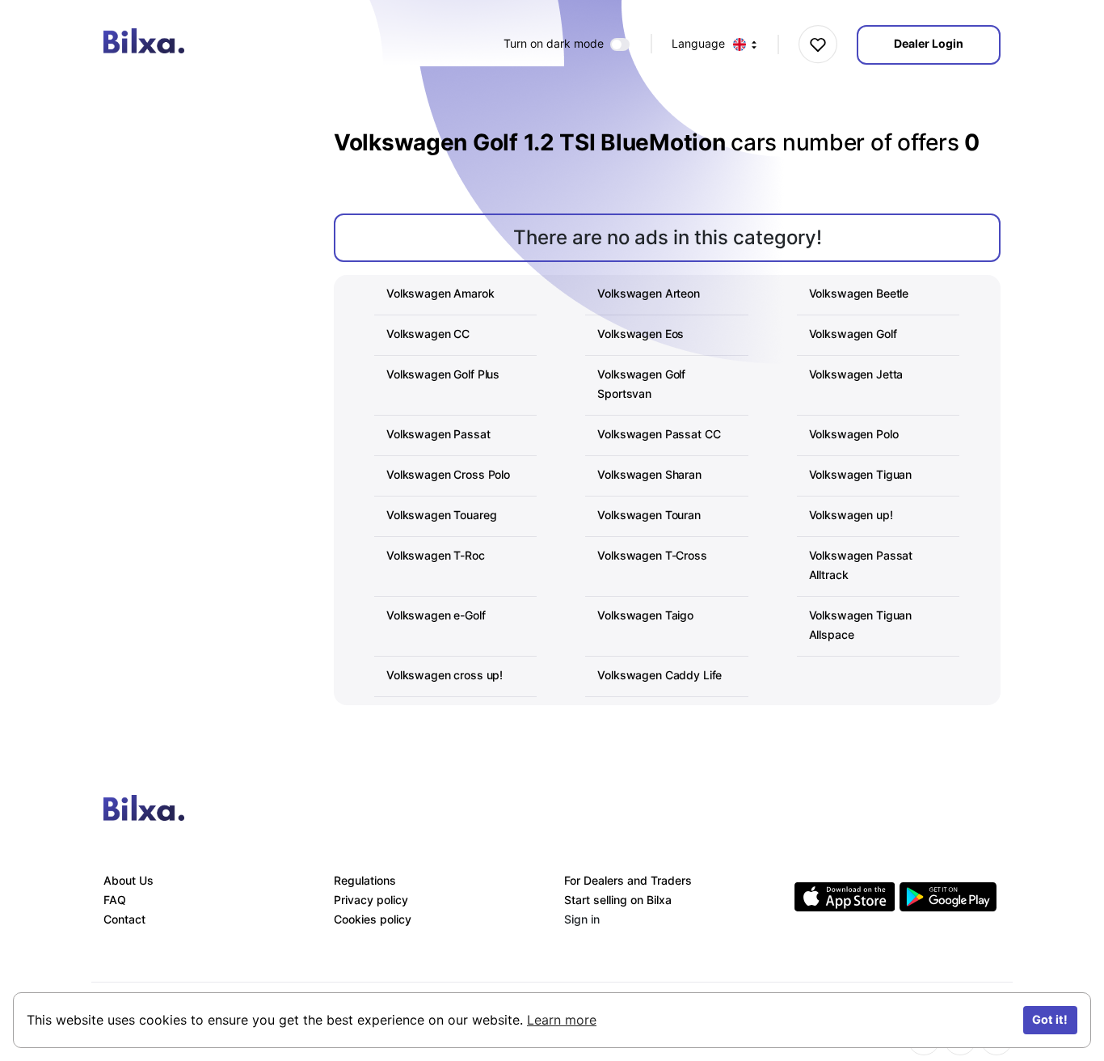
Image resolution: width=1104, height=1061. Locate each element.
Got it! (1050, 1019)
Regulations (365, 880)
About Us (128, 880)
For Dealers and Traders (628, 880)
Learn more (561, 1020)
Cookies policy (372, 919)
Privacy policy (371, 900)
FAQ (114, 900)
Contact (124, 919)
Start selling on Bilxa (618, 900)
